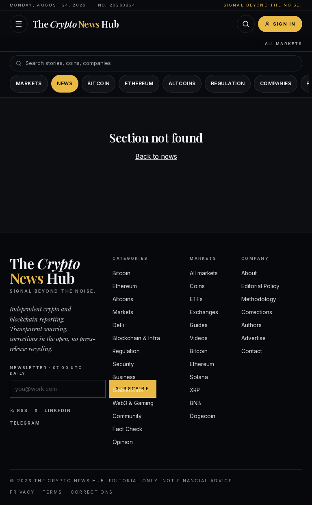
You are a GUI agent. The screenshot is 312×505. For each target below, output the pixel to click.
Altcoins (182, 83)
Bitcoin (98, 83)
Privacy (22, 492)
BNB (195, 403)
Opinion (123, 442)
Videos (199, 338)
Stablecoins (128, 390)
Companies (275, 83)
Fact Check (127, 429)
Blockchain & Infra (136, 338)
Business (124, 377)
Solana (199, 377)
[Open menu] (19, 24)
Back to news (156, 156)
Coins (197, 286)
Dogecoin (202, 416)
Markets (29, 83)
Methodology (258, 299)
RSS (22, 410)
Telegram (25, 423)
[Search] (246, 24)
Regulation (228, 83)
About (249, 273)
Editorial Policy (260, 286)
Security (123, 364)
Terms (53, 492)
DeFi (118, 325)
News (64, 83)
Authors (251, 325)
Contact (251, 351)
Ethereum (139, 83)
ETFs (196, 299)
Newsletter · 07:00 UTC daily (46, 370)
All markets (283, 43)
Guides (199, 325)
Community (127, 416)
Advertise (253, 338)
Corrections (256, 312)
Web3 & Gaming (133, 403)
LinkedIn (58, 410)
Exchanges (204, 312)
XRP (195, 390)
